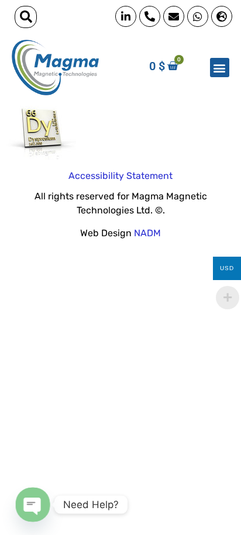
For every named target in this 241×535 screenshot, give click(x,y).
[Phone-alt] (149, 16)
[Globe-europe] (221, 16)
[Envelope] (173, 16)
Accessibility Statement (120, 175)
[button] (26, 17)
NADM (147, 233)
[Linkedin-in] (125, 16)
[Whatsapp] (197, 16)
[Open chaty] (32, 504)
